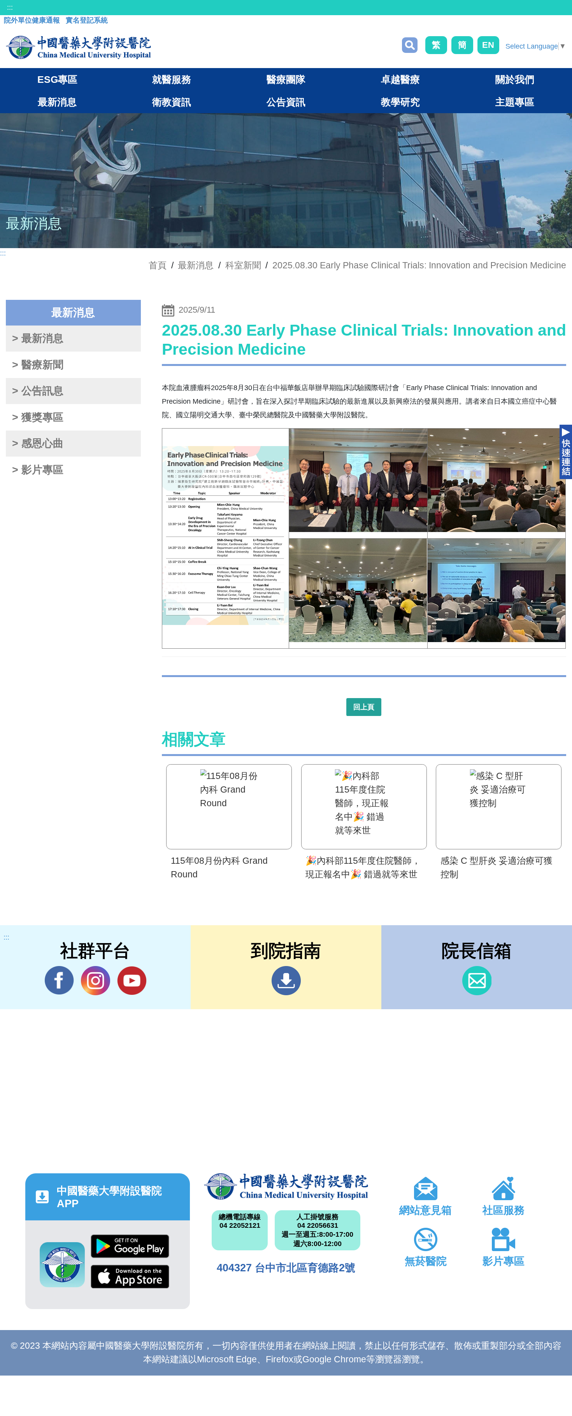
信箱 (476, 980)
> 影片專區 (37, 470)
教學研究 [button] (400, 101)
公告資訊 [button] (286, 101)
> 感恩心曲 (37, 443)
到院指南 (286, 980)
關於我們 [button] (514, 79)
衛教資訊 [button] (171, 101)
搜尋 (410, 45)
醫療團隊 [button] (286, 79)
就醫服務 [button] (171, 79)
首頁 (158, 265)
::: (10, 7)
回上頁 (363, 707)
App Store (130, 1280)
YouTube (131, 980)
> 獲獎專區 (37, 417)
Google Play (130, 1249)
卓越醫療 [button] (400, 79)
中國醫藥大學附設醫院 (286, 1186)
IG (95, 980)
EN (488, 45)
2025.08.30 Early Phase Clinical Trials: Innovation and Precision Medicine (419, 265)
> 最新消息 (37, 338)
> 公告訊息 (37, 391)
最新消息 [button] (57, 101)
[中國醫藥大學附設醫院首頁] (78, 47)
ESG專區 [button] (57, 79)
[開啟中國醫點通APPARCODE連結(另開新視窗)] (62, 1264)
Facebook (59, 980)
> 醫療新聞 (37, 365)
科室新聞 (243, 265)
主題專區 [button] (514, 101)
